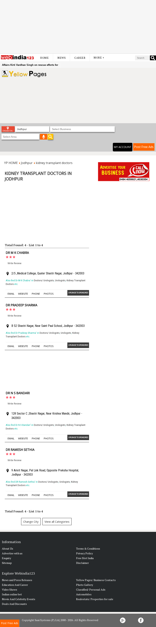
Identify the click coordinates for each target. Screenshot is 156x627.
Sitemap (7, 563)
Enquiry (6, 558)
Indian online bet (12, 594)
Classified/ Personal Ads (90, 589)
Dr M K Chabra (17, 253)
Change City (31, 521)
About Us (7, 548)
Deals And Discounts (14, 604)
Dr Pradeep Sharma (21, 305)
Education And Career (15, 585)
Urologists (60, 280)
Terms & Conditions (88, 548)
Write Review (14, 263)
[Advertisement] (78, 26)
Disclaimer (82, 563)
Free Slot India (85, 558)
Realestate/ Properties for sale (94, 599)
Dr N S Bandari (18, 393)
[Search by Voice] (43, 137)
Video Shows (9, 589)
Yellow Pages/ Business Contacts (96, 580)
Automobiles (84, 594)
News (61, 57)
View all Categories (57, 521)
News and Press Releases (17, 580)
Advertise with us (12, 553)
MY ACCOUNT (122, 147)
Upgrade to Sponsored (78, 292)
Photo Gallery (84, 585)
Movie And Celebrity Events (18, 599)
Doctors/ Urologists (44, 280)
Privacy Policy (84, 553)
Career (79, 57)
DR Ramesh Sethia (20, 450)
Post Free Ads (144, 147)
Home (44, 57)
